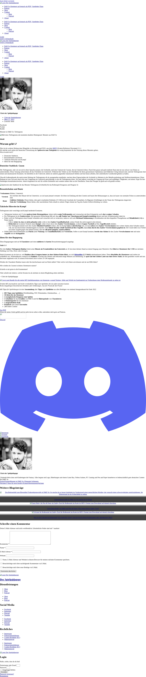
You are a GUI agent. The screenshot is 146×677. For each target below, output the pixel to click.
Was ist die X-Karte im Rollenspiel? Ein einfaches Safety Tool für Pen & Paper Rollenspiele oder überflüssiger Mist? (73, 517)
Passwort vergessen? (7, 674)
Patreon (6, 8)
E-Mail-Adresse (6, 552)
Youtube (7, 615)
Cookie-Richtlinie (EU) (12, 637)
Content (7, 12)
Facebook (7, 609)
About (6, 18)
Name (2, 548)
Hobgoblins (78, 254)
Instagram (7, 611)
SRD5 (55, 148)
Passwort (3, 667)
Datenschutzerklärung (11, 635)
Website (2, 556)
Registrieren (4, 676)
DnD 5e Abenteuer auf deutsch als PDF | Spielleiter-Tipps (23, 6)
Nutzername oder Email (8, 665)
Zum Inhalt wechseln (7, 1)
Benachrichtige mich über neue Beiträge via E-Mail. (20, 567)
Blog (10, 14)
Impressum (8, 634)
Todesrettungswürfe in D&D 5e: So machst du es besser (73, 500)
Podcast (11, 16)
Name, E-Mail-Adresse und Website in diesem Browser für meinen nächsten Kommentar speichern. (36, 560)
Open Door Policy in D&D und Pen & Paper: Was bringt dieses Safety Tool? (73, 509)
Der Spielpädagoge (10, 579)
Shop (6, 10)
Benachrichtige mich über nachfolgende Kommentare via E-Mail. (25, 563)
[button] (73, 125)
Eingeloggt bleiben (8, 670)
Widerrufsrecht (9, 639)
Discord (7, 613)
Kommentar (4, 544)
